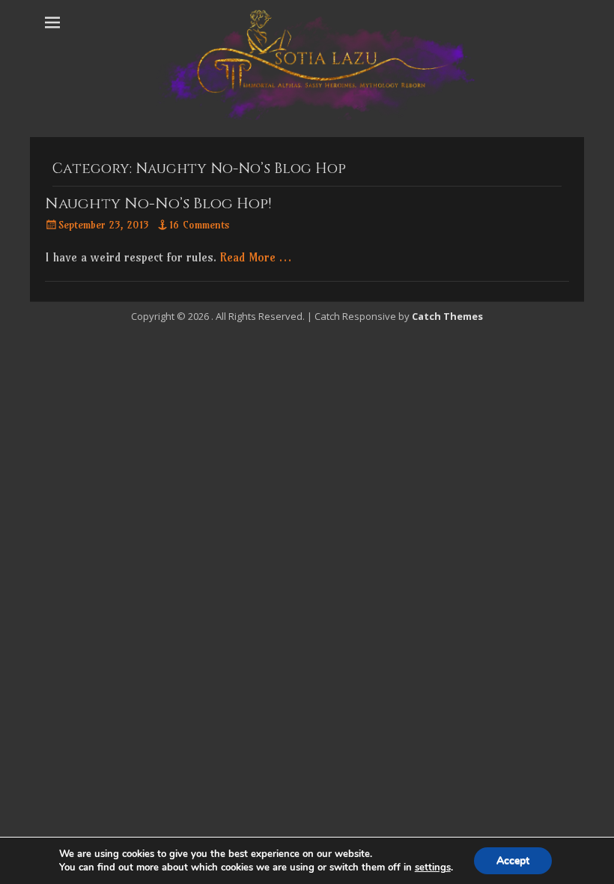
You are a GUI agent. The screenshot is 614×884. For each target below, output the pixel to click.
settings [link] (433, 867)
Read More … (255, 256)
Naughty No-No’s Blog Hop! (158, 203)
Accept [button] (512, 860)
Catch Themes (447, 316)
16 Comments (199, 224)
